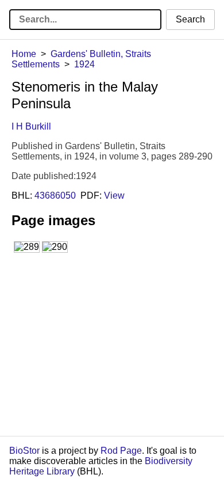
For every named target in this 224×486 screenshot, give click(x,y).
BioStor (24, 450)
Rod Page (121, 450)
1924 (84, 64)
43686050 (55, 195)
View (114, 195)
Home (23, 54)
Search (190, 19)
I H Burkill (31, 126)
